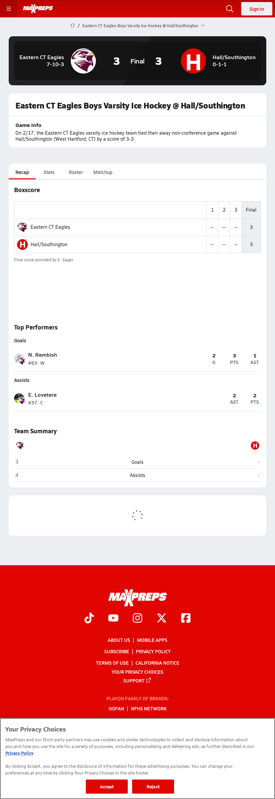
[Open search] (229, 8)
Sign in (257, 8)
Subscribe (116, 651)
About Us (119, 639)
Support (134, 680)
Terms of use (112, 663)
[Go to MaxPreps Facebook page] (185, 619)
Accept (107, 786)
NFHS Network (149, 708)
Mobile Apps (152, 639)
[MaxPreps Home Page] (72, 25)
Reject (153, 786)
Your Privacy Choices (137, 672)
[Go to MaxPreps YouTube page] (113, 619)
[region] (137, 758)
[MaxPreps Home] (38, 8)
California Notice (157, 663)
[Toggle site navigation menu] (8, 8)
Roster (76, 172)
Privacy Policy (153, 651)
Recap (22, 172)
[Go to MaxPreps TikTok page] (89, 619)
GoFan (116, 708)
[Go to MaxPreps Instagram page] (137, 619)
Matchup (102, 172)
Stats (49, 172)
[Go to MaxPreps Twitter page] (161, 619)
